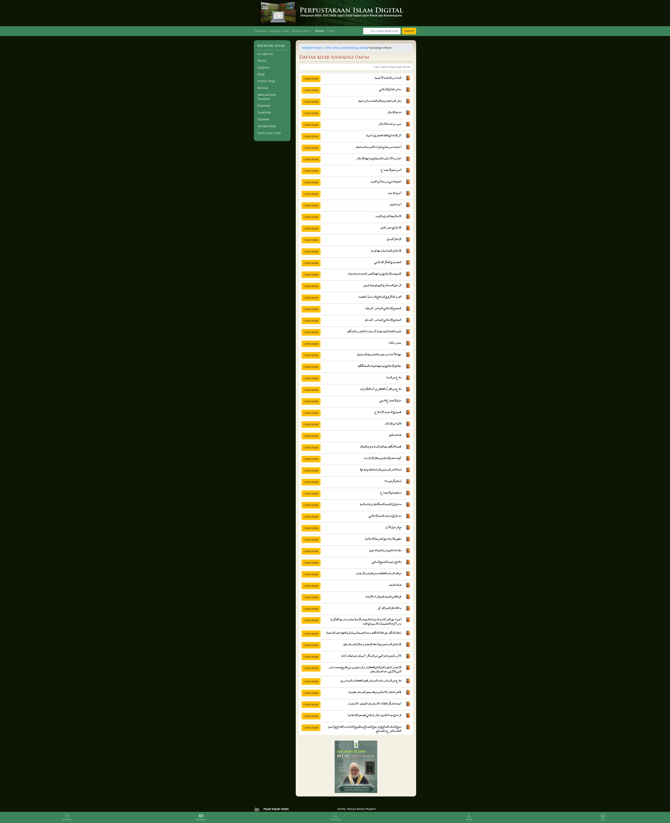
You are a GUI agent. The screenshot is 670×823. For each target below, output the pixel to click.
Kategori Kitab (279, 31)
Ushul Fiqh (266, 81)
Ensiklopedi (266, 126)
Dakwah (263, 105)
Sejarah (263, 119)
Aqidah (263, 67)
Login (331, 31)
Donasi (319, 31)
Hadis (261, 60)
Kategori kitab (311, 47)
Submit (409, 31)
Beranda (260, 31)
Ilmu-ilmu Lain (269, 133)
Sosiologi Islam (356, 47)
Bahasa (262, 88)
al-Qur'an (265, 54)
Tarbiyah (264, 112)
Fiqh (261, 74)
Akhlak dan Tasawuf (266, 97)
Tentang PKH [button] (301, 31)
